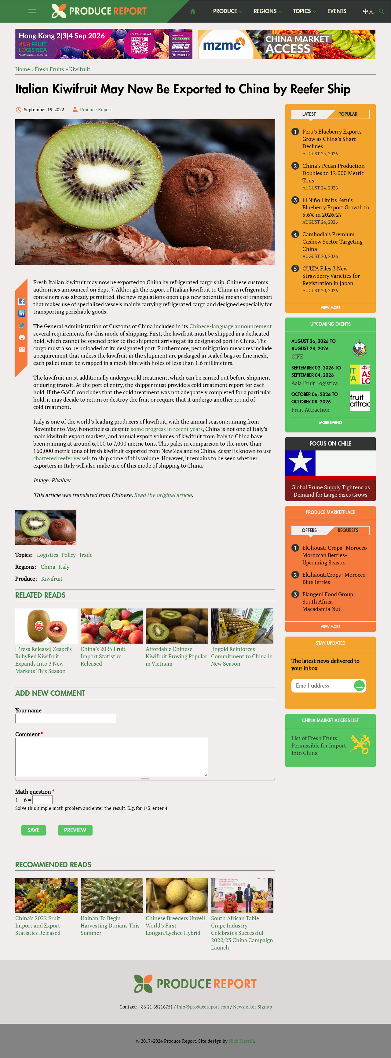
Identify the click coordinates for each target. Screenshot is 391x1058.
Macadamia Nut (321, 608)
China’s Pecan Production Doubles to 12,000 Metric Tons (333, 173)
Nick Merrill (241, 1041)
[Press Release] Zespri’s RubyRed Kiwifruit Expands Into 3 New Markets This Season (43, 659)
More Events (330, 422)
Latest (309, 114)
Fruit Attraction (310, 409)
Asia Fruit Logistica (314, 383)
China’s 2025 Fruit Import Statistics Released (103, 656)
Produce (225, 12)
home (192, 11)
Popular (347, 114)
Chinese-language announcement (230, 326)
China (48, 566)
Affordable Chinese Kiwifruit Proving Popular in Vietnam (176, 656)
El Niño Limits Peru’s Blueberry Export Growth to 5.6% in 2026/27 (335, 207)
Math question (34, 791)
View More (330, 627)
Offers (309, 530)
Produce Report (96, 109)
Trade (86, 554)
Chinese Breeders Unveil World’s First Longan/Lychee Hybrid (175, 925)
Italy (63, 566)
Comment (29, 734)
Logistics (47, 554)
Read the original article (163, 494)
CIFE (297, 356)
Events (336, 11)
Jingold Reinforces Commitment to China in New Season (242, 656)
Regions (265, 12)
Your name (28, 710)
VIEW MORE (330, 308)
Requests (348, 530)
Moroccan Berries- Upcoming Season (324, 558)
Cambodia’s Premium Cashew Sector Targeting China (332, 241)
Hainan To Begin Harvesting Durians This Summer (110, 925)
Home (22, 69)
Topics (302, 12)
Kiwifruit (79, 69)
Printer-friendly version (22, 337)
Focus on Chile (330, 443)
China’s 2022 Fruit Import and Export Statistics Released (37, 925)
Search (381, 11)
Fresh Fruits (49, 69)
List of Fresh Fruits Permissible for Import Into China (318, 745)
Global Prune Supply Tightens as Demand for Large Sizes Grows (330, 490)
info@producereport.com (203, 1007)
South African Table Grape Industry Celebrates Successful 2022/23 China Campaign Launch (242, 932)
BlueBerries (316, 582)
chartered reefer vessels (62, 458)
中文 (368, 11)
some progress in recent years (167, 428)
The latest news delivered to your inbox (325, 664)
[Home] (99, 11)
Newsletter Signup (252, 1007)
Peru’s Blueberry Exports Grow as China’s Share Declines (332, 139)
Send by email (22, 349)
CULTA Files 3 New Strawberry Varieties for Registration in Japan (331, 276)
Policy (68, 554)
